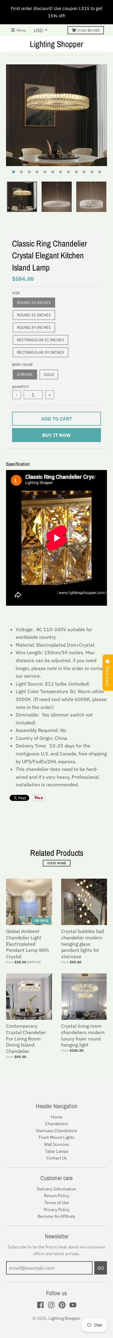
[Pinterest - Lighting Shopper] (62, 1305)
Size (16, 293)
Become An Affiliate (56, 1216)
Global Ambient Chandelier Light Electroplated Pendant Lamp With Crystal (27, 943)
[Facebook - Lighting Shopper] (40, 1305)
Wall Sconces (56, 1144)
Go (100, 1268)
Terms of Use (56, 1202)
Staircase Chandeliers (56, 1130)
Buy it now (56, 435)
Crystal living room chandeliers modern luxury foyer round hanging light (83, 1035)
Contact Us (56, 1158)
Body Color (22, 365)
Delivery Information (56, 1189)
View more (56, 863)
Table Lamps (56, 1151)
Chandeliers (56, 1123)
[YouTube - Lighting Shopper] (73, 1305)
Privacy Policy (57, 1209)
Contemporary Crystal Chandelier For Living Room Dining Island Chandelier (26, 1038)
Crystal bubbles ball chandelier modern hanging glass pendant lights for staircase (82, 943)
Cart (88, 30)
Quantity (20, 387)
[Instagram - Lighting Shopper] (51, 1305)
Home (56, 1117)
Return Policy (56, 1195)
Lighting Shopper (56, 44)
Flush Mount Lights (56, 1137)
